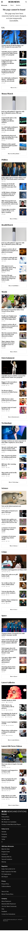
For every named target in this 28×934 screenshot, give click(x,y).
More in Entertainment (13, 417)
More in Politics (13, 218)
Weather (18, 5)
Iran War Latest (5, 819)
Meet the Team (6, 849)
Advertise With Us (6, 856)
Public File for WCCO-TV (8, 869)
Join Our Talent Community (9, 906)
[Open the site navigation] (4, 2)
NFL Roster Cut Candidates (9, 822)
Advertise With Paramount (9, 903)
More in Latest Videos (13, 805)
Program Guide (6, 851)
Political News (5, 816)
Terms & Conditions (7, 859)
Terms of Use (5, 891)
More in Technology (13, 482)
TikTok (3, 839)
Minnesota (4, 5)
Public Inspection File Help (9, 871)
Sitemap (4, 861)
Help (3, 909)
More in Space (13, 676)
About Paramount (6, 901)
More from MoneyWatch (13, 153)
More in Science (13, 546)
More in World (13, 351)
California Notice (6, 886)
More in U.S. (13, 87)
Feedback (4, 911)
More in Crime (13, 609)
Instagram (4, 836)
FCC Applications (6, 874)
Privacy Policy (5, 884)
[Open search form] (26, 2)
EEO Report (5, 876)
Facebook (4, 834)
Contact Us (5, 854)
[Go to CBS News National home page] (14, 2)
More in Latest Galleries (13, 740)
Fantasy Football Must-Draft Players (11, 824)
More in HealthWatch (14, 285)
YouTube (4, 831)
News (12, 5)
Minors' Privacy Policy (7, 894)
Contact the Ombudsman (8, 914)
